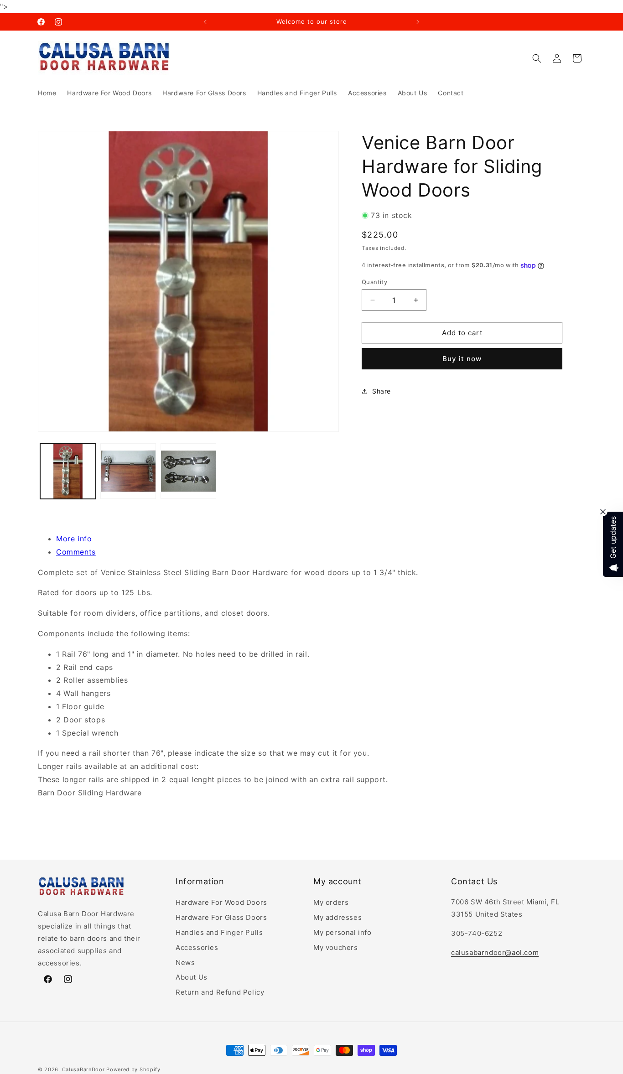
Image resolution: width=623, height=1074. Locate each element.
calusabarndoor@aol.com (495, 952)
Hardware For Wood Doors (221, 902)
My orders (330, 902)
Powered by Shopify (133, 1069)
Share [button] (381, 391)
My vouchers (335, 947)
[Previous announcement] (205, 22)
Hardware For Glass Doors (221, 917)
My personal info (342, 932)
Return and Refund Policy (220, 992)
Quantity (374, 281)
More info (74, 538)
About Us (192, 977)
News (185, 962)
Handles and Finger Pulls (219, 932)
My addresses (337, 917)
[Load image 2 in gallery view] (128, 471)
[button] (537, 58)
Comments (76, 551)
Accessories (197, 947)
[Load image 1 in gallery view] (68, 471)
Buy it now (462, 359)
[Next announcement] (418, 22)
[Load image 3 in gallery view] (188, 471)
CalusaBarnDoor (83, 1069)
